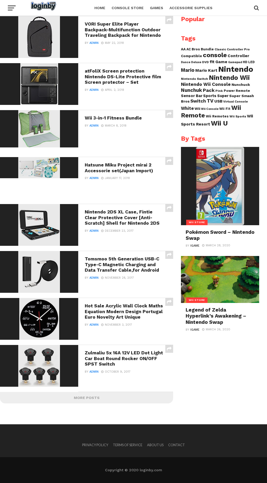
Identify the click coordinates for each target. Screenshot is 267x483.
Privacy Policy (95, 445)
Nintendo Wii (229, 77)
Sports (209, 95)
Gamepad (235, 62)
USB (218, 101)
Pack (209, 90)
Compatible (191, 56)
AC (188, 49)
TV (210, 101)
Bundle (207, 49)
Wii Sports (237, 116)
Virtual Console (235, 101)
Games (156, 8)
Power (229, 91)
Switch (198, 101)
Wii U (219, 123)
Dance (185, 62)
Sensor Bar (191, 95)
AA (183, 49)
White (187, 108)
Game (221, 61)
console (215, 55)
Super (222, 95)
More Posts (87, 398)
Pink (219, 91)
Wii (197, 108)
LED (251, 62)
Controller (238, 55)
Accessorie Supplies (191, 8)
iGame (194, 245)
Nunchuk (191, 90)
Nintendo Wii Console (206, 84)
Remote (243, 91)
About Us (155, 445)
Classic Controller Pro (232, 49)
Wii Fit (224, 109)
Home (99, 8)
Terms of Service (127, 445)
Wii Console (210, 109)
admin (94, 43)
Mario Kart (206, 70)
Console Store (128, 8)
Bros (196, 49)
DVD (205, 62)
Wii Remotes (217, 116)
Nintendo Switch (194, 79)
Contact (176, 445)
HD (245, 62)
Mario (188, 70)
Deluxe (196, 62)
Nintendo (235, 69)
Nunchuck (241, 84)
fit (212, 61)
